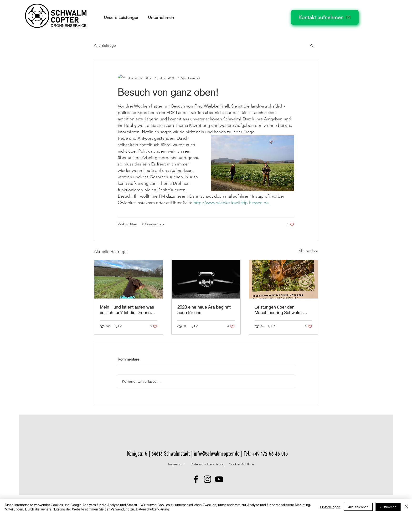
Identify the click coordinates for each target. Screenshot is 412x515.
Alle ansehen (308, 251)
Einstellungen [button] (330, 507)
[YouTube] (219, 479)
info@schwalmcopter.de (217, 453)
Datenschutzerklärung (152, 509)
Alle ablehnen (358, 507)
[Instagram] (207, 479)
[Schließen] (406, 507)
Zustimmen (388, 507)
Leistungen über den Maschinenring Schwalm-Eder (279, 309)
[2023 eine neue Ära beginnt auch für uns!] (206, 279)
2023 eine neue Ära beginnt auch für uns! (204, 309)
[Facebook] (196, 479)
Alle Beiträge (105, 45)
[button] (121, 17)
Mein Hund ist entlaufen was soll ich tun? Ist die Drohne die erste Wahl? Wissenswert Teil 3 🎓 (127, 309)
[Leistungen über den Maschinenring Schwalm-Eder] (283, 279)
